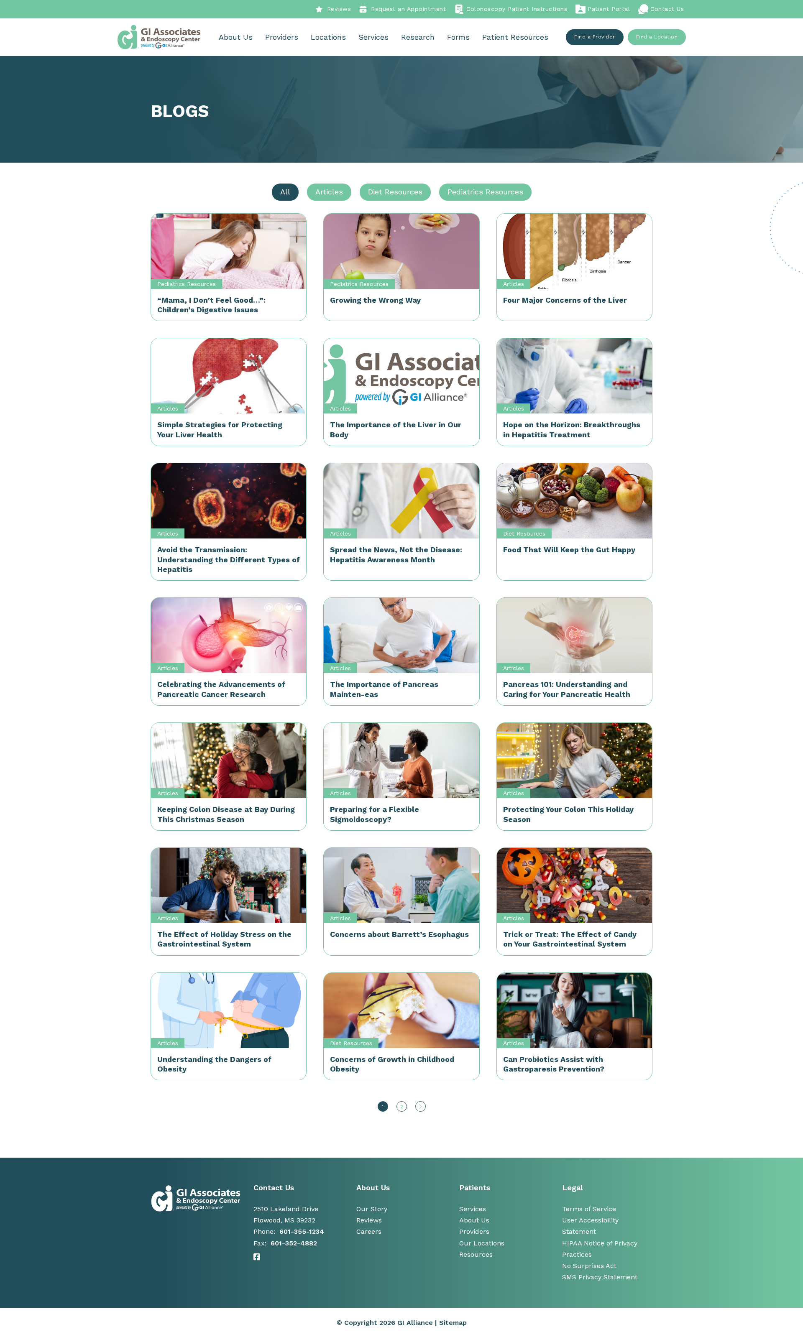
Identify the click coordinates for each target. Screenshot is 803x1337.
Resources (476, 1254)
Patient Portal (609, 8)
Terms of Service (589, 1209)
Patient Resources (515, 37)
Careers (368, 1231)
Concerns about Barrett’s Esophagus (399, 934)
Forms (458, 37)
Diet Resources (524, 533)
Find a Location (657, 37)
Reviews (339, 8)
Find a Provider (594, 37)
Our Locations (481, 1243)
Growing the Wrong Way (375, 300)
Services (373, 37)
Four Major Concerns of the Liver (565, 300)
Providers (281, 37)
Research (418, 37)
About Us (236, 37)
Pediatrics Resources (186, 284)
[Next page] (420, 1106)
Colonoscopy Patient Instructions (516, 8)
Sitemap (453, 1323)
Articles (513, 284)
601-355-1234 (301, 1231)
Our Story (371, 1209)
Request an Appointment (408, 8)
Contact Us (667, 8)
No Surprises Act (589, 1266)
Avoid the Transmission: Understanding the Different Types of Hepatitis (228, 559)
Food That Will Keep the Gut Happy (569, 549)
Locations (328, 37)
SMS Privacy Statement (599, 1277)
